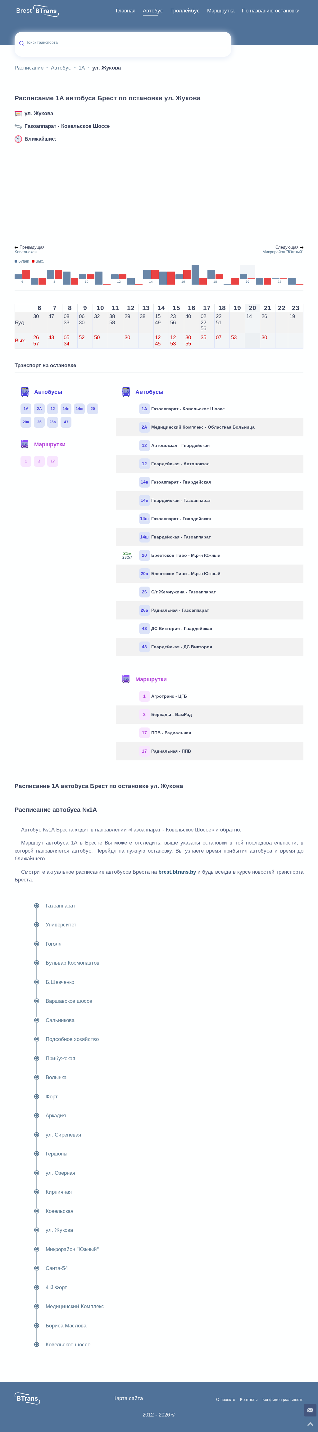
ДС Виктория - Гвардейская (177, 628)
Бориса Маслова (66, 1326)
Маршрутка (220, 11)
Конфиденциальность (282, 1400)
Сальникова (60, 1020)
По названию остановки (271, 11)
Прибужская (60, 1058)
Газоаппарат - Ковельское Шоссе (67, 126)
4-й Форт (56, 1287)
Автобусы (48, 392)
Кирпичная (59, 1192)
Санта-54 (57, 1268)
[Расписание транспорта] (46, 11)
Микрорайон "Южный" (72, 1249)
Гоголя (53, 944)
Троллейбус (185, 11)
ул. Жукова (39, 113)
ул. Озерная (60, 1173)
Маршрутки (50, 444)
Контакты (248, 1400)
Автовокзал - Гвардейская (176, 445)
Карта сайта (128, 1398)
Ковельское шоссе (68, 1345)
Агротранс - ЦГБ (165, 696)
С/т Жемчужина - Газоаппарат (179, 591)
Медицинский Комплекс (75, 1306)
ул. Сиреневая (63, 1135)
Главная (125, 11)
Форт (52, 1097)
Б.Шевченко (60, 982)
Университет (61, 925)
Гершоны (56, 1154)
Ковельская (59, 1211)
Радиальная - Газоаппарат (175, 610)
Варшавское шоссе (69, 1001)
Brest (24, 10)
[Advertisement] (159, 196)
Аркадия (56, 1116)
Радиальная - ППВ (166, 751)
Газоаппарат (60, 906)
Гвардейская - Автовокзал (176, 463)
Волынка (56, 1077)
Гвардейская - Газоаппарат (176, 500)
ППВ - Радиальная (166, 732)
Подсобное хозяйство (72, 1039)
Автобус (153, 11)
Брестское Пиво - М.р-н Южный (171, 555)
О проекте (225, 1400)
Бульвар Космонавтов (72, 963)
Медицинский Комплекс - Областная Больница (198, 427)
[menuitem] (125, 11)
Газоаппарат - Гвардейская (176, 482)
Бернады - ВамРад (167, 714)
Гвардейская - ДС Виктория (177, 646)
